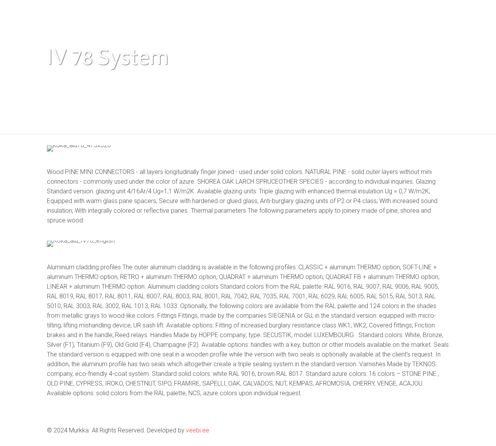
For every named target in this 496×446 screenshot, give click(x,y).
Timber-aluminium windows (271, 80)
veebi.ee (197, 430)
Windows (93, 80)
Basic (131, 80)
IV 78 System (344, 80)
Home (55, 80)
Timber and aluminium (187, 80)
